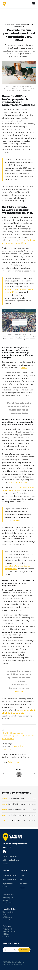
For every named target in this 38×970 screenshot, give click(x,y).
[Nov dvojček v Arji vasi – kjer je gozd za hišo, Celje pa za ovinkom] (19, 820)
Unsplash (6, 749)
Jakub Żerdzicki (21, 746)
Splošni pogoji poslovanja (11, 860)
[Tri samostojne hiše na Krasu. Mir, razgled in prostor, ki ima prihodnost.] (19, 799)
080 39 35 (7, 847)
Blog (21, 879)
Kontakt (22, 888)
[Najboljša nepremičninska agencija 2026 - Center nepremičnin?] (19, 815)
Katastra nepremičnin (18, 482)
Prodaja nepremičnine (10, 875)
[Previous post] (3, 772)
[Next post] (34, 772)
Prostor (24, 368)
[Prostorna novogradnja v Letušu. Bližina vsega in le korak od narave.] (19, 809)
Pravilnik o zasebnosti (10, 856)
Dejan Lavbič (13, 762)
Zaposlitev (23, 884)
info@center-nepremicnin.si (15, 843)
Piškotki (5, 864)
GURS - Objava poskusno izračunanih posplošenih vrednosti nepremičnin (18, 736)
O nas (22, 875)
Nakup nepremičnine (9, 879)
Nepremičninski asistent (8, 885)
